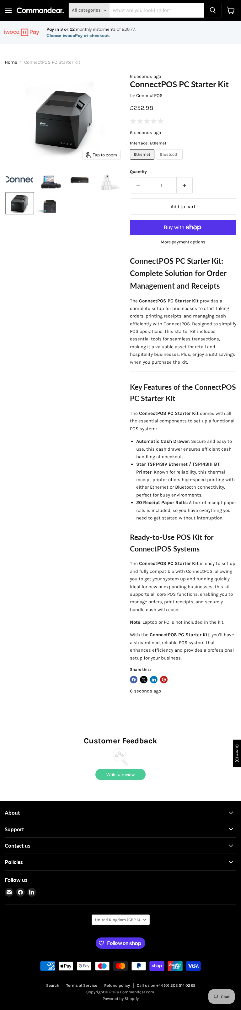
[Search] (212, 10)
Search (52, 985)
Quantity (138, 171)
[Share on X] (143, 679)
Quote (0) (237, 753)
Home (11, 62)
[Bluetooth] (170, 161)
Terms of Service (81, 985)
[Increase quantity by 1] (185, 185)
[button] (20, 180)
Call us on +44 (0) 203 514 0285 (166, 985)
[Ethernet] (143, 161)
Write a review (120, 774)
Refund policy (117, 985)
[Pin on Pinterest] (164, 679)
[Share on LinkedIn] (154, 679)
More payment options (183, 242)
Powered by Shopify (121, 998)
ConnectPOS (149, 95)
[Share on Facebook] (133, 679)
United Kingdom (117, 919)
